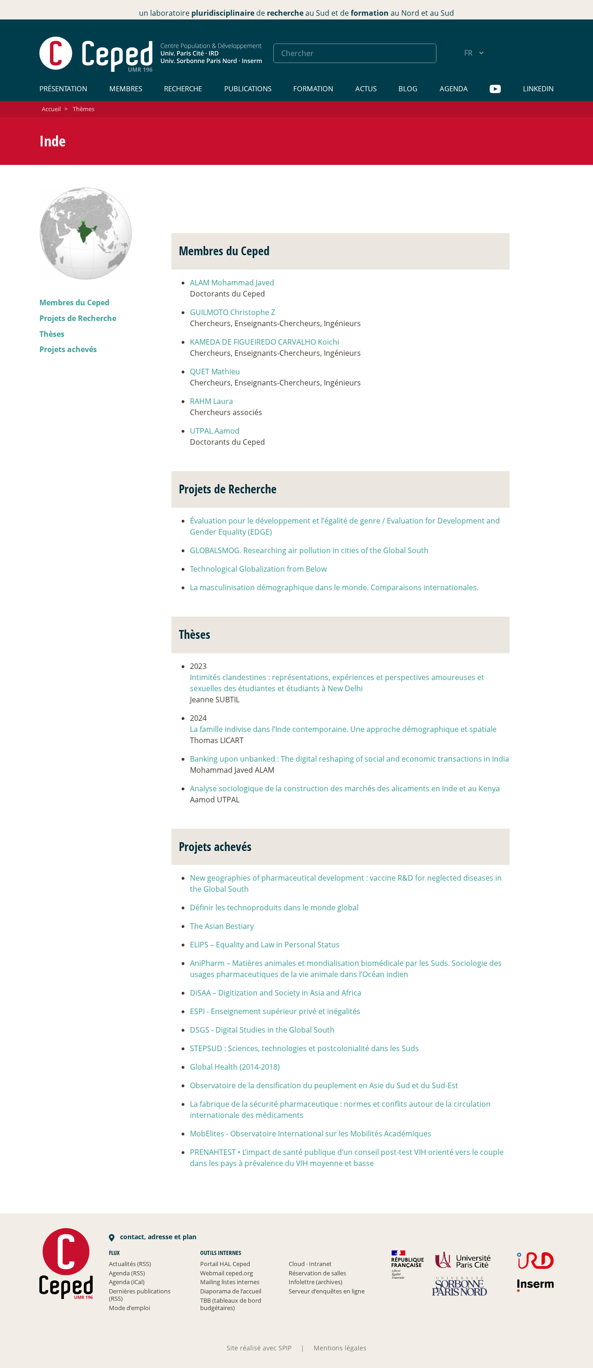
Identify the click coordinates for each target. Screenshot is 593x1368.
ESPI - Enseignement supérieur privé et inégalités (275, 1011)
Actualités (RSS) (130, 1264)
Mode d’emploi (129, 1308)
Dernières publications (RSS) (139, 1295)
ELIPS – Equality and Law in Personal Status (265, 944)
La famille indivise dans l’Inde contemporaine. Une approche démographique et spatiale (343, 729)
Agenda (454, 88)
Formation (313, 88)
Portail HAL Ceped (225, 1264)
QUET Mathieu (215, 371)
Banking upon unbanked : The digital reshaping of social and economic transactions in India (349, 759)
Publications (247, 88)
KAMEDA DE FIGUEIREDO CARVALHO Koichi (264, 342)
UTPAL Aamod (215, 431)
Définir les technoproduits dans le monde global (274, 907)
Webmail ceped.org (226, 1273)
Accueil (51, 109)
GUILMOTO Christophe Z (232, 312)
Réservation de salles (317, 1273)
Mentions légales (340, 1347)
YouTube (495, 89)
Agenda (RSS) (127, 1273)
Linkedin (538, 88)
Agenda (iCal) (127, 1282)
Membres (125, 88)
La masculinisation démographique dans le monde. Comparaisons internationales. (334, 587)
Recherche (183, 88)
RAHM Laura (211, 401)
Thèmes (84, 109)
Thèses (51, 333)
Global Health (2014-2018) (235, 1067)
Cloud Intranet (310, 1264)
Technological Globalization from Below (258, 569)
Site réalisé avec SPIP (259, 1347)
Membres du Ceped (74, 302)
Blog (407, 88)
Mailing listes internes (229, 1282)
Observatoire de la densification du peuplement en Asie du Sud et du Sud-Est (324, 1085)
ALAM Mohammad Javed (232, 282)
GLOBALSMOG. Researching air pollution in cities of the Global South (309, 550)
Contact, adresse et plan (157, 1236)
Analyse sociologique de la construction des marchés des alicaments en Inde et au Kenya (345, 788)
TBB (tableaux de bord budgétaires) (230, 1304)
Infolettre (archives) (315, 1282)
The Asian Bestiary (222, 926)
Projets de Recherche (77, 318)
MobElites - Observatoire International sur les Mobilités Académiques (310, 1133)
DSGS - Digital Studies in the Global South (262, 1030)
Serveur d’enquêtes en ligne (327, 1291)
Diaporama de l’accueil (230, 1291)
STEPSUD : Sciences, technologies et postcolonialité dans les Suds (304, 1048)
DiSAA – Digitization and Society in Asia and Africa (275, 993)
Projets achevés (68, 349)
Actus (366, 88)
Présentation (63, 88)
